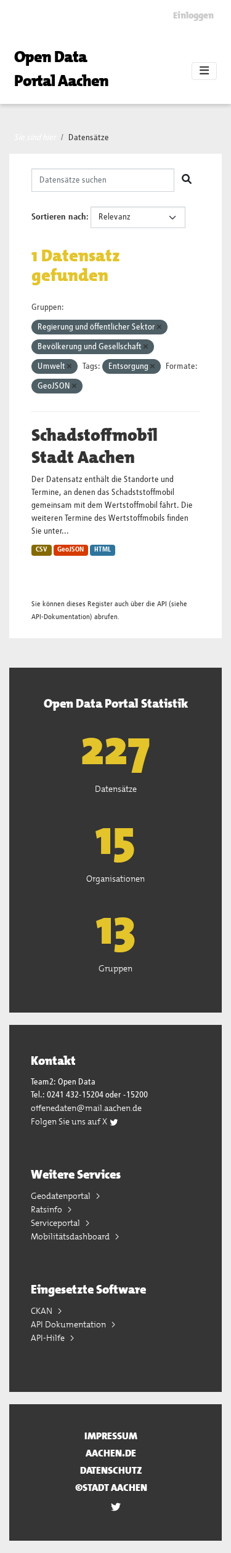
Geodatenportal (61, 1195)
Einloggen (193, 15)
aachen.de (111, 1453)
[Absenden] (187, 180)
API (162, 604)
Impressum (110, 1435)
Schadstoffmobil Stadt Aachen (94, 446)
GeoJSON (70, 550)
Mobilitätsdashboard (71, 1236)
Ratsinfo (47, 1209)
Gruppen (115, 968)
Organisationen (115, 878)
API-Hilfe (49, 1337)
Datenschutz (111, 1470)
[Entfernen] (159, 327)
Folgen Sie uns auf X (70, 1121)
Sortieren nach (58, 217)
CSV (41, 550)
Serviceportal (56, 1222)
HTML (102, 550)
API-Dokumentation (60, 617)
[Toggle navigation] (204, 71)
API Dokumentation (69, 1324)
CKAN (42, 1310)
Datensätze (88, 137)
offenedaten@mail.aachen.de (86, 1107)
